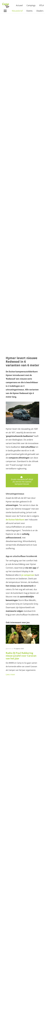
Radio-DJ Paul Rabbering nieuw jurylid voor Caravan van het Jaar (21, 655)
